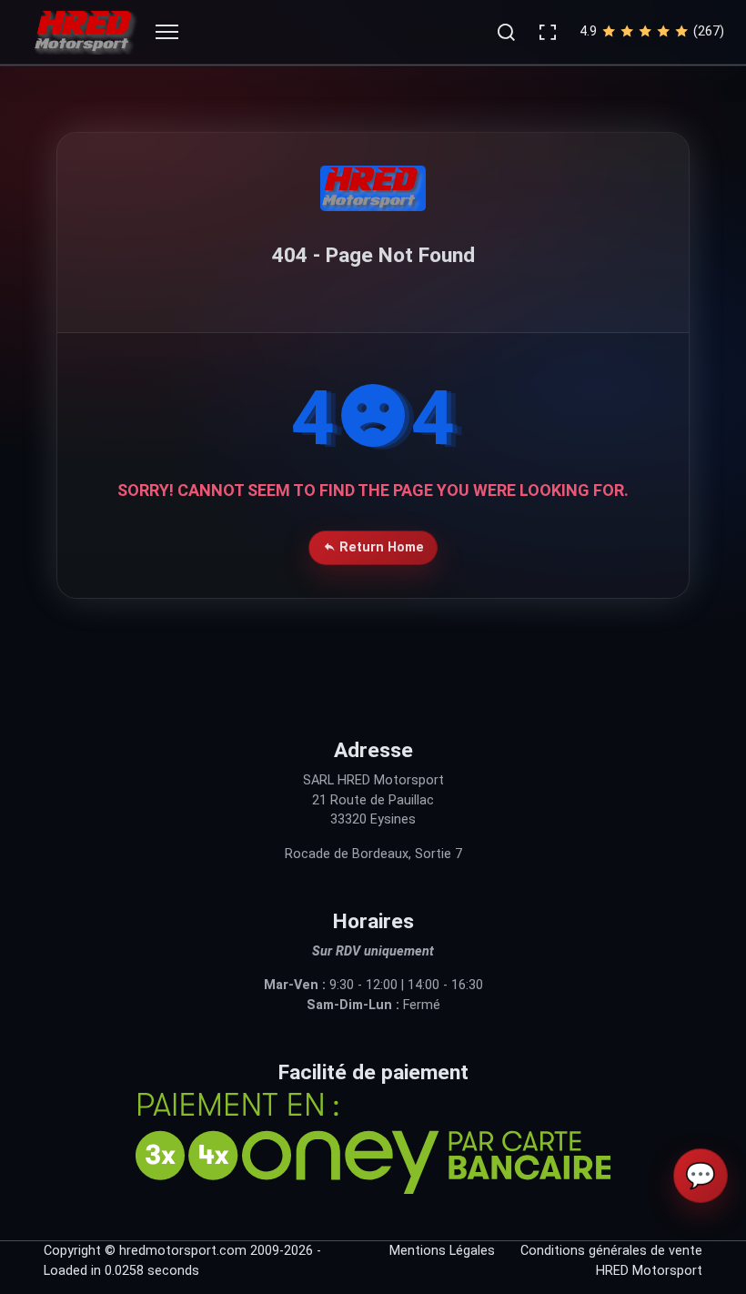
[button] (506, 32)
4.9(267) (652, 31)
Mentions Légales (442, 1251)
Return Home (380, 547)
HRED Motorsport (649, 1271)
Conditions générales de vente (611, 1251)
